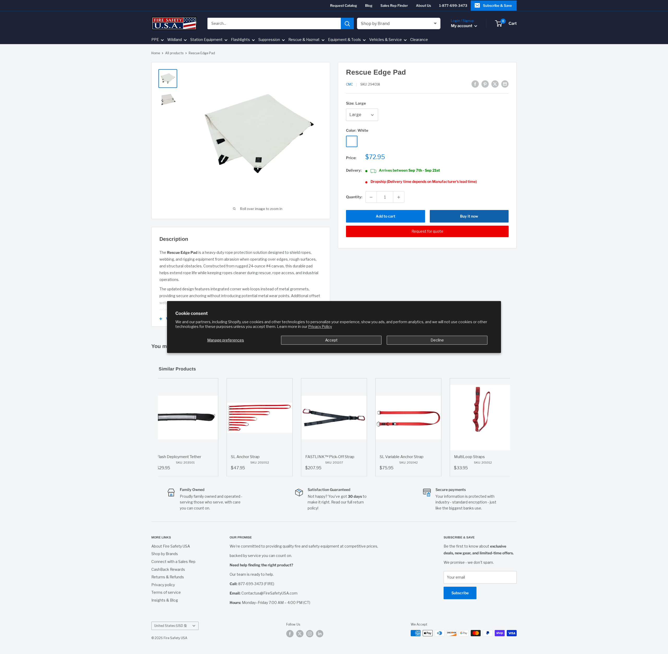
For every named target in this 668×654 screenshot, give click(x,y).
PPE (155, 40)
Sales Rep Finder (394, 5)
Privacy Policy (320, 327)
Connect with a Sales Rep (173, 561)
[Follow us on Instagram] (309, 633)
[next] (505, 427)
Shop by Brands (164, 553)
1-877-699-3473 (453, 5)
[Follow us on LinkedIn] (319, 633)
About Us (423, 5)
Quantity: (354, 197)
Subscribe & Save (497, 5)
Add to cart (385, 216)
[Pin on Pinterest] (485, 84)
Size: (356, 103)
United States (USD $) (170, 626)
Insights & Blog (164, 600)
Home (155, 53)
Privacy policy (163, 585)
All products (174, 53)
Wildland (174, 40)
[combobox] (274, 23)
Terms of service (166, 592)
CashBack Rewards (168, 569)
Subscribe (460, 593)
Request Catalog (343, 5)
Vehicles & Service (385, 40)
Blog (368, 5)
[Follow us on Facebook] (290, 633)
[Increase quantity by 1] (398, 197)
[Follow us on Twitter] (299, 633)
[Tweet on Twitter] (495, 84)
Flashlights (240, 40)
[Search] (347, 23)
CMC (349, 85)
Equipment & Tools (344, 40)
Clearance (419, 40)
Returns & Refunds (167, 577)
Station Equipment (206, 40)
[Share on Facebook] (475, 84)
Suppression (269, 40)
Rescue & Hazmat (304, 40)
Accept (331, 340)
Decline (437, 340)
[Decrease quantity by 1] (371, 197)
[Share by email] (505, 84)
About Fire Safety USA (170, 546)
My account (462, 25)
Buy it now (469, 216)
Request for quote (427, 231)
